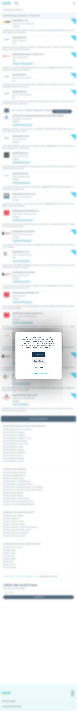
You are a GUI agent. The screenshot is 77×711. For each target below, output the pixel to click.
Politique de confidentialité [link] (38, 373)
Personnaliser (38, 368)
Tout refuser (38, 361)
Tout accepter (38, 354)
